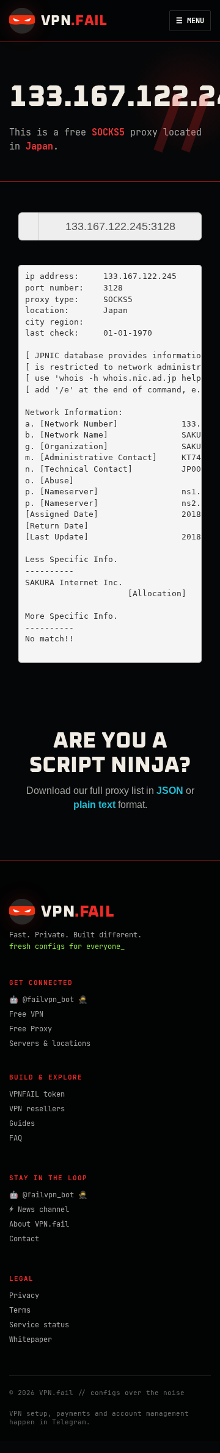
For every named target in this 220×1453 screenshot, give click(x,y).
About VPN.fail (39, 1224)
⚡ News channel (39, 1209)
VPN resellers (37, 1109)
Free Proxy (30, 1029)
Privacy (24, 1295)
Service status (39, 1325)
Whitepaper (30, 1339)
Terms (20, 1310)
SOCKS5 (108, 132)
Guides (22, 1123)
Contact (24, 1239)
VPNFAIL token (37, 1094)
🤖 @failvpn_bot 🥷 (48, 999)
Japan (39, 146)
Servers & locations (49, 1043)
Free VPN (26, 1014)
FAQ (15, 1138)
